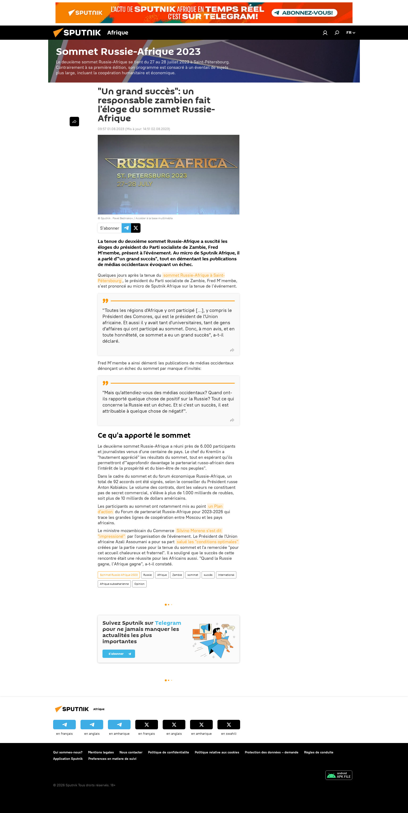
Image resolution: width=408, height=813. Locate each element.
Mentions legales (101, 752)
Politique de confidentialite (168, 752)
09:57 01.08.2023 (111, 129)
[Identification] (325, 32)
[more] (232, 350)
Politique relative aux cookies (217, 752)
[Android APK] (339, 775)
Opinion (139, 584)
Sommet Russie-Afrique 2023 (119, 575)
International (226, 575)
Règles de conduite (318, 752)
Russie (147, 575)
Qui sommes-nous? (67, 752)
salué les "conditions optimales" (207, 541)
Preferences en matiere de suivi (112, 758)
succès (208, 575)
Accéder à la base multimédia (154, 218)
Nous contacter (130, 752)
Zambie (177, 575)
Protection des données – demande (271, 752)
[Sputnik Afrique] (79, 38)
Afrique (162, 575)
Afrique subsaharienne (114, 584)
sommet (192, 575)
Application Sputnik (68, 758)
